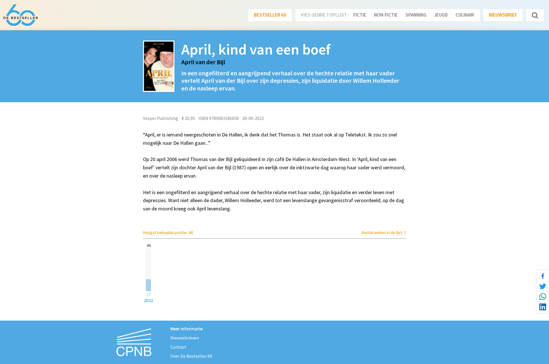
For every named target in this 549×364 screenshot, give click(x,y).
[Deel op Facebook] (543, 276)
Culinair (464, 15)
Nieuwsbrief (503, 15)
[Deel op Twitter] (543, 286)
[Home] (20, 15)
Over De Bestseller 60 (191, 356)
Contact (178, 347)
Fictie (359, 15)
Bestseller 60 (270, 15)
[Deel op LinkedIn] (543, 307)
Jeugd (441, 15)
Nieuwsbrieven (184, 338)
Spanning (415, 15)
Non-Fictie (386, 15)
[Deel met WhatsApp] (543, 296)
